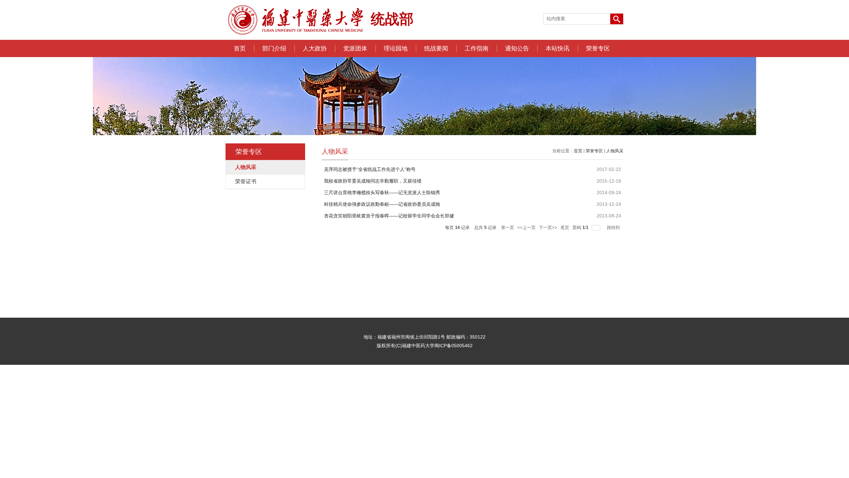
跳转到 (614, 227)
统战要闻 (436, 48)
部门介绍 (274, 48)
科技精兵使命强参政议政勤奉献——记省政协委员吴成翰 (382, 204)
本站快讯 (557, 48)
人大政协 (315, 48)
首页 (240, 48)
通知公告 (517, 48)
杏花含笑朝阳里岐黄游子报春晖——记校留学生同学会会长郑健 (389, 215)
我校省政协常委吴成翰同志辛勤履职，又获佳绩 (373, 181)
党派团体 (355, 48)
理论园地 (396, 48)
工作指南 (477, 48)
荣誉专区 (598, 48)
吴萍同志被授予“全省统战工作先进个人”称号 (370, 169)
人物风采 (614, 150)
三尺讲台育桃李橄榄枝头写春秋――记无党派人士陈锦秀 (382, 192)
